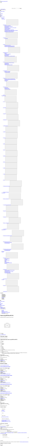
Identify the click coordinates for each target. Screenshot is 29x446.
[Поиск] (1, 2)
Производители (4, 95)
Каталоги (3, 410)
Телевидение (6, 80)
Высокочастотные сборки (6, 241)
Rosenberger (4, 119)
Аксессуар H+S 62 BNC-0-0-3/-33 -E (6, 393)
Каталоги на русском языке (8, 262)
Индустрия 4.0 (7, 55)
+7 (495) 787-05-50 (2, 308)
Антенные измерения (7, 28)
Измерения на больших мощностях (9, 29)
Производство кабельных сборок (7, 235)
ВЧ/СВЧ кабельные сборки (8, 242)
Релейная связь (7, 63)
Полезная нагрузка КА (8, 45)
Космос (4, 44)
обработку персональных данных (9, 432)
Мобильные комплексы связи (8, 64)
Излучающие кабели (7, 272)
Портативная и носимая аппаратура (9, 62)
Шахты (6, 53)
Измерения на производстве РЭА (9, 31)
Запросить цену (2, 355)
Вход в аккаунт (2, 423)
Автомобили (6, 87)
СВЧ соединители (7, 270)
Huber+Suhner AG (7, 258)
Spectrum (4, 113)
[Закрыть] (0, 401)
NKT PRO (4, 107)
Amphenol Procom (5, 125)
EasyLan (6, 263)
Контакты (3, 251)
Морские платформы (7, 71)
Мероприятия (5, 291)
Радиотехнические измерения (8, 26)
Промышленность (5, 52)
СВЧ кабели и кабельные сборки (9, 271)
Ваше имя (8, 430)
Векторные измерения (8, 25)
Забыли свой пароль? (3, 426)
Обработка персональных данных (6, 421)
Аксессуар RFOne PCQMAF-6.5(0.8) (6, 375)
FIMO (5, 261)
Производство (3, 229)
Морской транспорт (7, 72)
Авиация (4, 37)
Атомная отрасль (7, 54)
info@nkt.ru (1, 307)
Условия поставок (4, 420)
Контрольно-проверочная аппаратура (9, 46)
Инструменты (5, 278)
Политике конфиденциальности (24, 441)
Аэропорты (6, 38)
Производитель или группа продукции (12, 431)
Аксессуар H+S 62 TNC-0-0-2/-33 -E (6, 384)
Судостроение (5, 70)
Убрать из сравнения (3, 373)
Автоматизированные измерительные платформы (11, 30)
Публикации (5, 269)
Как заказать (2, 400)
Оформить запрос (2, 360)
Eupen (5, 260)
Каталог (3, 18)
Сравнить (2, 372)
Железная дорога (7, 88)
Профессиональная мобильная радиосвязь (10, 79)
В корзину (2, 370)
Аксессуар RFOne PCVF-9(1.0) (5, 366)
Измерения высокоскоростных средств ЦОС (10, 27)
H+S (3, 101)
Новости (4, 285)
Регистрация (6, 423)
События (3, 279)
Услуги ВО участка (7, 250)
